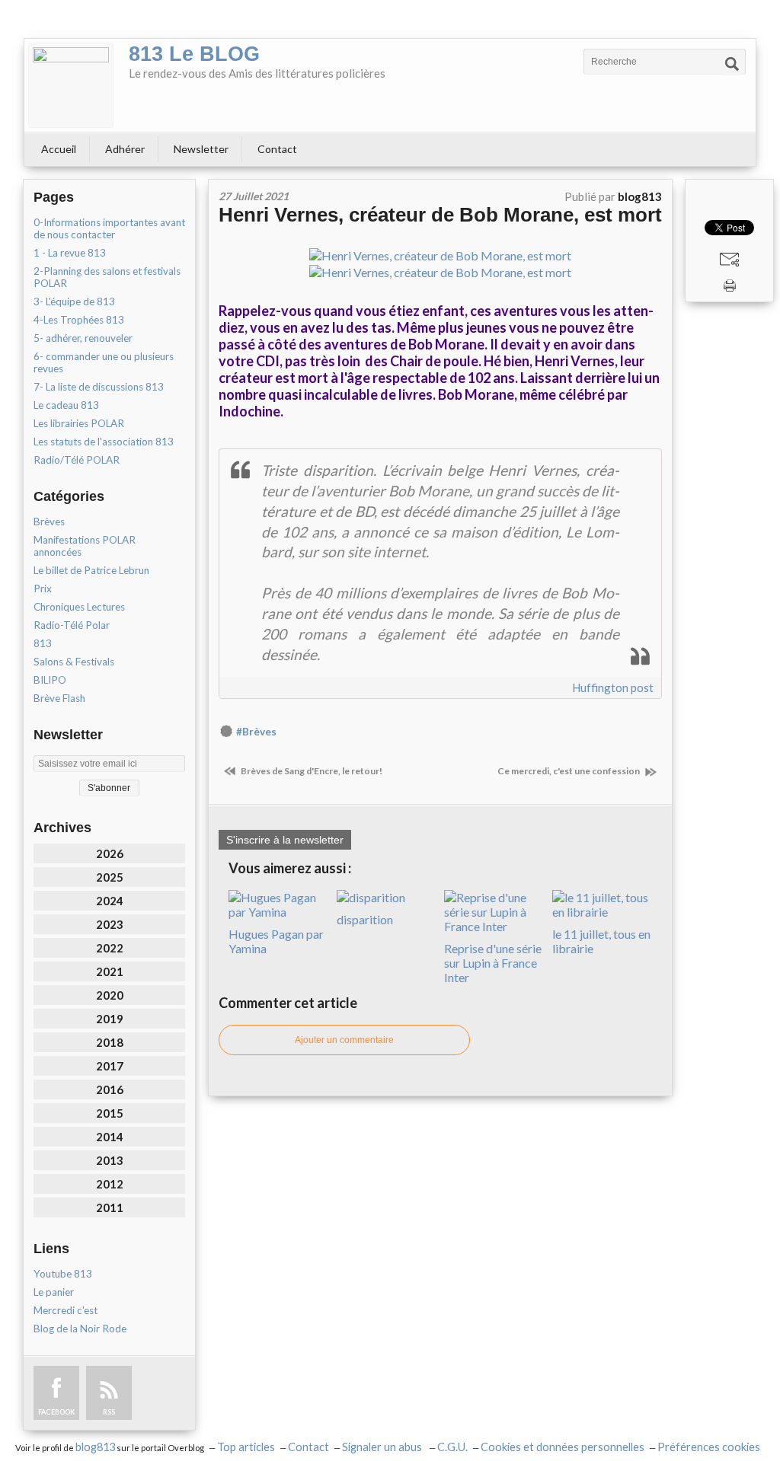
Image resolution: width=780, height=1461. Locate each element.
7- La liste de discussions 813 (99, 387)
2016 (109, 1089)
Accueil (58, 148)
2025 (109, 877)
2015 (109, 1113)
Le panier (54, 1292)
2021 (109, 971)
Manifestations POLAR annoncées (85, 546)
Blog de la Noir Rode (80, 1328)
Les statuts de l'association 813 (104, 441)
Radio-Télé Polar (72, 625)
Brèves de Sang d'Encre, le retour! (310, 771)
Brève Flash (59, 698)
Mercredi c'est (66, 1310)
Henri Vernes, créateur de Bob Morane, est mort (440, 214)
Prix (43, 588)
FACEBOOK (56, 1412)
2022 (109, 948)
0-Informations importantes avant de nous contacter (109, 228)
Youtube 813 (63, 1274)
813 (43, 643)
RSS (109, 1412)
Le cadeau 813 (66, 405)
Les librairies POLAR (79, 423)
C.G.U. (452, 1446)
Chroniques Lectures (79, 607)
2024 (109, 901)
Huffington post (613, 687)
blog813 (95, 1446)
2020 (109, 995)
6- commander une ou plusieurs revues (104, 362)
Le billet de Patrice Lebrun (91, 570)
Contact (277, 148)
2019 (109, 1019)
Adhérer (125, 148)
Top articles (246, 1446)
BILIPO (50, 680)
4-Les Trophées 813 (79, 320)
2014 (109, 1137)
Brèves (49, 521)
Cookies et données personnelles (562, 1446)
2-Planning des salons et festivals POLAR (107, 277)
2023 (109, 924)
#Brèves (256, 732)
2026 (109, 853)
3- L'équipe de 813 (74, 301)
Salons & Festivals (74, 662)
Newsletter (201, 148)
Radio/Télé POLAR (77, 460)
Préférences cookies (708, 1446)
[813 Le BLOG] (70, 85)
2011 (109, 1207)
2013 (109, 1160)
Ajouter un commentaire (344, 1040)
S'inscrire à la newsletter (285, 840)
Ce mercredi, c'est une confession (569, 771)
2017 (109, 1066)
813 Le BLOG (194, 54)
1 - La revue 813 (70, 253)
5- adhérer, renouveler (83, 338)
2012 (109, 1184)
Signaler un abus (383, 1446)
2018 (109, 1042)
